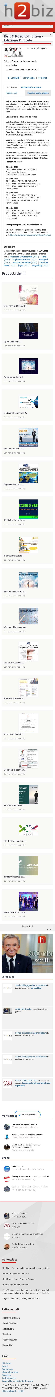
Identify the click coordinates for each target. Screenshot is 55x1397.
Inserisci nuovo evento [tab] (38, 93)
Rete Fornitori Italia (11, 1318)
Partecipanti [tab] (11, 93)
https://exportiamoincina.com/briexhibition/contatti (30, 235)
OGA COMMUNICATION (26, 1080)
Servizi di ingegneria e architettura (31, 985)
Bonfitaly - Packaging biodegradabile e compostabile (26, 1268)
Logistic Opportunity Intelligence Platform (21, 1298)
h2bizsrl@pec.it (9, 1391)
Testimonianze (9, 1378)
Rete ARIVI (7, 1345)
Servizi (5, 1366)
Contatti (29, 1381)
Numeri (12, 1381)
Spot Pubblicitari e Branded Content (18, 1279)
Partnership (7, 1369)
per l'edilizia (36, 988)
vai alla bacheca (29, 1114)
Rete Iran (6, 1334)
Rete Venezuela (9, 1340)
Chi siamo (6, 1363)
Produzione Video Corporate (15, 1285)
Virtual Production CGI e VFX (15, 1274)
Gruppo (5, 1381)
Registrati (6, 1375)
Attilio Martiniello (23, 1009)
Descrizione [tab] (11, 87)
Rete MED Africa (10, 1323)
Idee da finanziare (10, 1372)
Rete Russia (8, 1329)
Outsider (20, 1381)
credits (21, 1391)
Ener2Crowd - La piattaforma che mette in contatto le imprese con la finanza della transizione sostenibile (26, 1291)
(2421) (24, 257)
